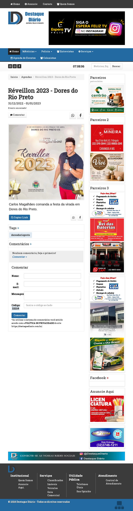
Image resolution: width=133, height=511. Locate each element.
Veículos (52, 488)
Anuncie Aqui (102, 391)
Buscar (116, 66)
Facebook (99, 377)
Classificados (55, 480)
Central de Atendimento (113, 482)
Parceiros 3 (99, 188)
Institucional (20, 475)
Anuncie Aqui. (23, 486)
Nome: (15, 275)
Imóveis (52, 484)
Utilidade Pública (76, 477)
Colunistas (49, 57)
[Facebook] (19, 66)
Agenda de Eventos (24, 57)
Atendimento (107, 475)
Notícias (29, 51)
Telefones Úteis (82, 486)
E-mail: (16, 285)
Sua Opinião (84, 491)
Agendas (26, 77)
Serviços (85, 51)
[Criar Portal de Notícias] (119, 505)
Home (16, 4)
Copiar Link (20, 217)
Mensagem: (16, 293)
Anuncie (32, 4)
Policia (45, 51)
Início (14, 77)
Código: (16, 307)
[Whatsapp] (15, 66)
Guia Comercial (53, 493)
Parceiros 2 (99, 119)
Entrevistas (66, 51)
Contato (47, 4)
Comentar (18, 114)
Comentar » (19, 257)
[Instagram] (10, 66)
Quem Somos (66, 4)
